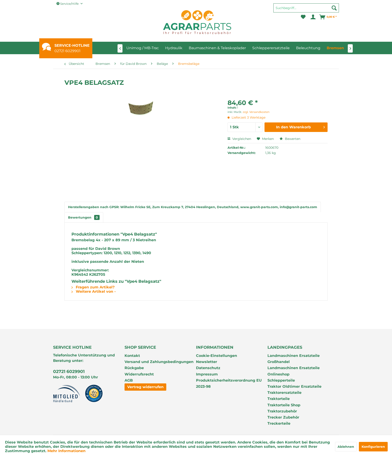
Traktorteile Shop (283, 405)
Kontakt (132, 355)
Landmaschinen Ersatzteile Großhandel (293, 358)
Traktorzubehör (282, 411)
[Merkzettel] (303, 17)
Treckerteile (278, 423)
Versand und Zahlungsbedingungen (159, 362)
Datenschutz (208, 368)
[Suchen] (334, 7)
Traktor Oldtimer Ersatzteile (294, 386)
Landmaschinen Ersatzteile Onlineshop (293, 371)
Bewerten (292, 139)
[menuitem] (306, 10)
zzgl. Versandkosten (256, 112)
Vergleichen (241, 139)
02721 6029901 (67, 51)
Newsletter (206, 362)
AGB (129, 380)
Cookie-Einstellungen (216, 355)
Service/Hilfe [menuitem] (69, 3)
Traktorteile (278, 399)
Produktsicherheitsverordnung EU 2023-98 (229, 383)
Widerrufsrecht (139, 374)
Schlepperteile (281, 380)
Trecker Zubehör (283, 417)
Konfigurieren (373, 447)
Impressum (207, 374)
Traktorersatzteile (284, 392)
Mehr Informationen (66, 451)
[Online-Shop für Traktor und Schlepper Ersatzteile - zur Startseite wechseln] (197, 22)
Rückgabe (134, 368)
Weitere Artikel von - (95, 291)
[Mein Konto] (313, 17)
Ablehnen (346, 447)
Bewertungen (83, 217)
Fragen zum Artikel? (95, 287)
